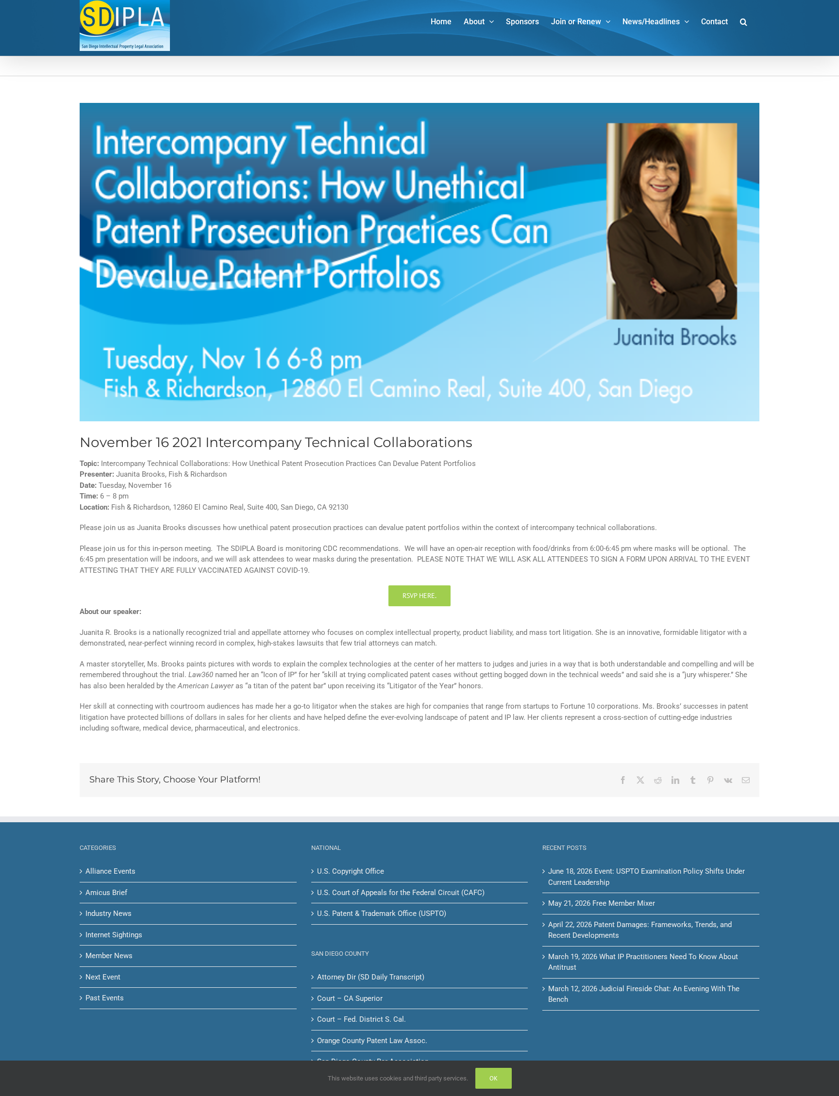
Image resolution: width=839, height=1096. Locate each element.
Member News (109, 955)
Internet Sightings (113, 934)
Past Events (104, 998)
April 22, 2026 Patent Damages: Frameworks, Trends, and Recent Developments (640, 930)
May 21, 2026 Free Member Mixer (601, 903)
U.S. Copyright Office (350, 871)
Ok (493, 1078)
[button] (743, 21)
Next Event (102, 977)
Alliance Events (110, 871)
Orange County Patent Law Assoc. (372, 1040)
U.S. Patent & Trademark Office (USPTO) (381, 913)
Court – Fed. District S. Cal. (361, 1019)
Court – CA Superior (350, 998)
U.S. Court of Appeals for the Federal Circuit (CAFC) (401, 892)
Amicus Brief (106, 892)
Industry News (108, 913)
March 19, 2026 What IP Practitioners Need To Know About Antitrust (643, 962)
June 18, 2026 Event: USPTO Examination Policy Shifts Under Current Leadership (646, 877)
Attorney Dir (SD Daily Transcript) (370, 977)
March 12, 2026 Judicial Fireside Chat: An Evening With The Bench (643, 994)
